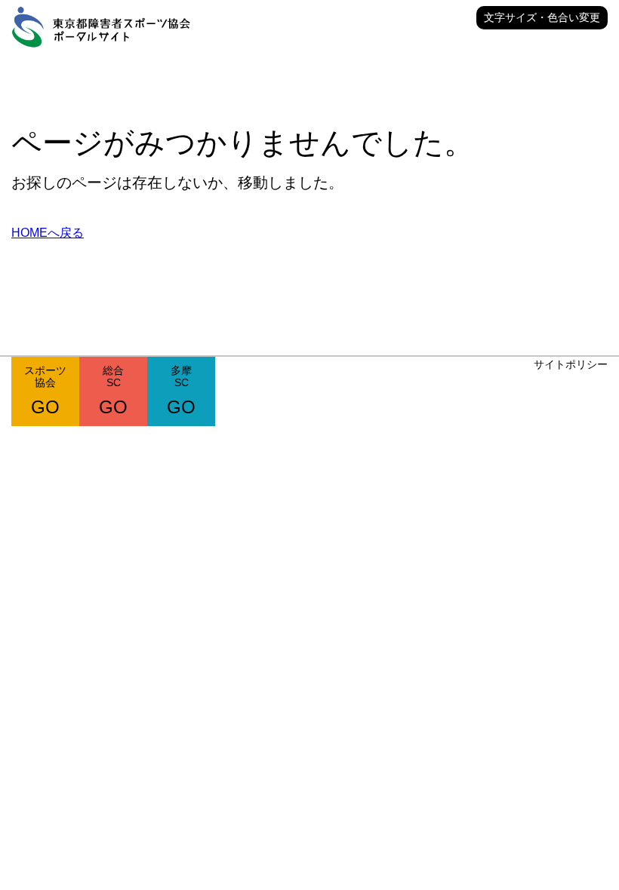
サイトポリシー (571, 364)
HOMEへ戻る (47, 232)
